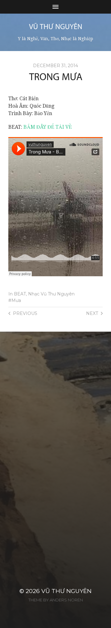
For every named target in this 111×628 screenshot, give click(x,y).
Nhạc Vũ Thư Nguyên (51, 294)
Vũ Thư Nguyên (66, 591)
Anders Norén (66, 599)
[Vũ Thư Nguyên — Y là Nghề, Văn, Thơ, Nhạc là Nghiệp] (55, 26)
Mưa (16, 300)
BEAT (20, 294)
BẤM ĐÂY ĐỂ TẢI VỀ (47, 127)
